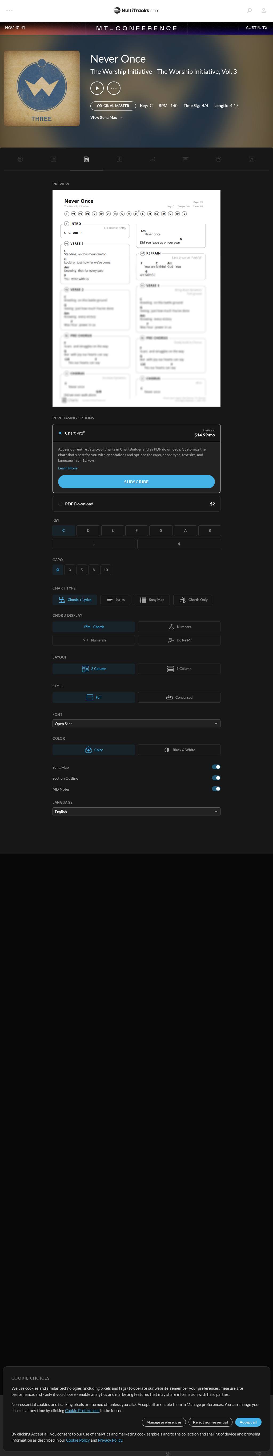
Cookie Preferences (82, 1410)
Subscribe (136, 481)
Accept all (248, 1422)
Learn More (67, 468)
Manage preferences (163, 1422)
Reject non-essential (210, 1422)
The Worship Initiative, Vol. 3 (197, 71)
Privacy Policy (110, 1440)
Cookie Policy (78, 1440)
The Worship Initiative (121, 71)
